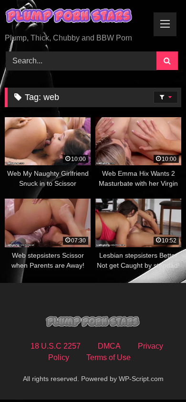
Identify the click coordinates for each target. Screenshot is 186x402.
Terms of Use (108, 357)
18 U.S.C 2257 (56, 346)
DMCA (109, 346)
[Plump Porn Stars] (76, 17)
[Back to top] (156, 373)
